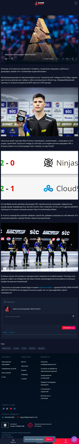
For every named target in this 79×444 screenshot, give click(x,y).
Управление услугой (9, 369)
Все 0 (5, 332)
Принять (49, 439)
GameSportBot (10, 417)
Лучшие (12, 332)
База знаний (6, 373)
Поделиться (10, 302)
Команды (24, 374)
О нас (4, 377)
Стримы (24, 379)
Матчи (23, 362)
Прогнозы (24, 366)
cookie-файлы (39, 439)
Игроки (23, 370)
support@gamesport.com (28, 417)
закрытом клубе (45, 287)
